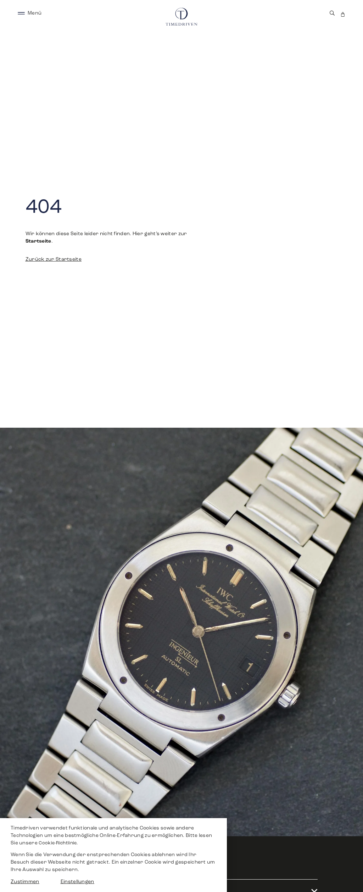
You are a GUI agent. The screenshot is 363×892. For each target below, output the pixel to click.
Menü (34, 13)
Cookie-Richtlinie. (58, 843)
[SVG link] (21, 13)
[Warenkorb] (342, 14)
